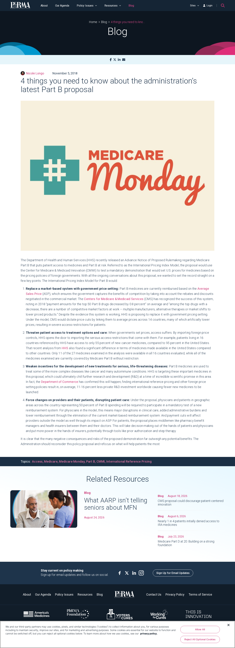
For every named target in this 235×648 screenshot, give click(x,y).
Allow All (200, 629)
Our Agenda (62, 5)
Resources (111, 5)
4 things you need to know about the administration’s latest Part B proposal (128, 22)
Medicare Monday (72, 461)
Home (93, 22)
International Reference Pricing (129, 461)
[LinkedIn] (119, 60)
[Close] (228, 624)
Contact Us (153, 594)
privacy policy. (148, 633)
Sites (193, 5)
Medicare (50, 461)
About (44, 5)
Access (37, 461)
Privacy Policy (174, 594)
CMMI (101, 461)
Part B (90, 461)
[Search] (223, 5)
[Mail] (123, 60)
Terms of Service (200, 594)
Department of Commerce (59, 382)
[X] (114, 60)
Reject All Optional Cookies (200, 639)
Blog (131, 5)
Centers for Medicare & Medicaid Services (113, 299)
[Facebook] (111, 60)
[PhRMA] (20, 5)
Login (209, 5)
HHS (65, 348)
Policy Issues (85, 5)
